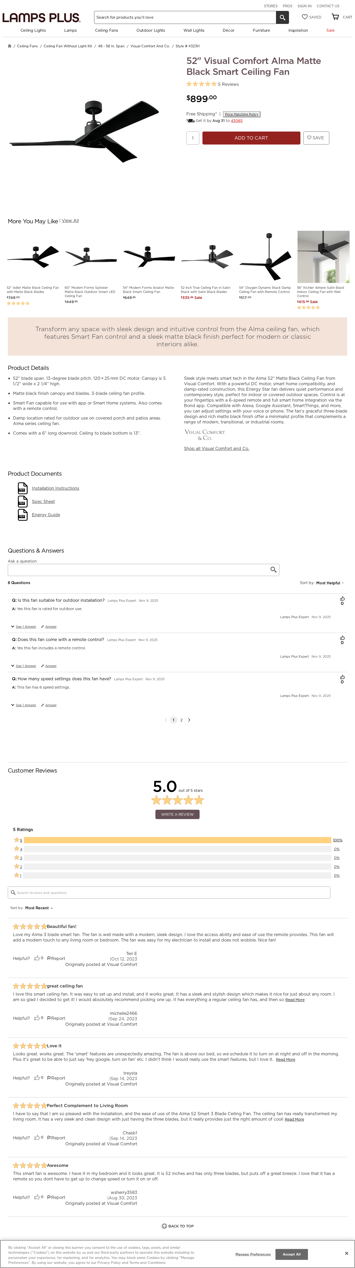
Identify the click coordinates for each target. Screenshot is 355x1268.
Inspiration (298, 30)
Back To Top (181, 1226)
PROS (287, 6)
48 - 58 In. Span (111, 46)
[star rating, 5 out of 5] (201, 84)
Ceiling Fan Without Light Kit (68, 46)
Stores (271, 6)
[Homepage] (9, 46)
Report (58, 958)
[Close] (346, 1253)
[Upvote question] (342, 599)
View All (70, 220)
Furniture (261, 30)
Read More (295, 999)
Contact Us (328, 6)
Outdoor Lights (150, 30)
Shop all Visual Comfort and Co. (216, 448)
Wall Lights (193, 30)
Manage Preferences (253, 1254)
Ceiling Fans (106, 30)
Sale (330, 30)
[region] (177, 1254)
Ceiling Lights (33, 30)
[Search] (282, 17)
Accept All (292, 1254)
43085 (237, 120)
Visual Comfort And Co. (150, 46)
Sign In (305, 6)
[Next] (189, 720)
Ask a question (22, 561)
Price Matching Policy (241, 114)
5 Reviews (228, 84)
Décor (228, 30)
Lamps (70, 30)
